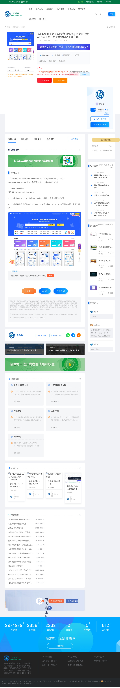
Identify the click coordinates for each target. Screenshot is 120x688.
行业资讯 (42, 19)
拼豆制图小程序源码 (15, 566)
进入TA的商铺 (101, 119)
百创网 (40, 40)
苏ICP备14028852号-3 (25, 683)
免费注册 (60, 646)
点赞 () (74, 74)
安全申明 (45, 665)
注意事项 (61, 80)
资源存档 (99, 2)
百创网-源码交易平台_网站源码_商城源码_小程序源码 (26, 314)
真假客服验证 (90, 2)
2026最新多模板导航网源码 (105, 234)
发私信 (101, 110)
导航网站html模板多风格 (34, 482)
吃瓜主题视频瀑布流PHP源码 (19, 557)
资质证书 (54, 665)
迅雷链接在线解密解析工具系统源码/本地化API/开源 (105, 287)
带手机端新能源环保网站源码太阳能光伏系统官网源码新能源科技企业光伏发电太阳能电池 (20, 545)
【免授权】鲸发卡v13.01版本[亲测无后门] (20, 583)
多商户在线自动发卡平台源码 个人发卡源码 (101, 214)
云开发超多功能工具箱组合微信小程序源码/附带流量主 (24, 350)
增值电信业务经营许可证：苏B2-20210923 (85, 681)
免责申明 (17, 436)
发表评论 (50, 139)
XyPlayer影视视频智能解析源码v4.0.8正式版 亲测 (105, 274)
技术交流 (81, 9)
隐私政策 (79, 665)
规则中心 (105, 661)
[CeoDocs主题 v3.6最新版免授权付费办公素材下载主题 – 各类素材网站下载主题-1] (44, 239)
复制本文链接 (57, 335)
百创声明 (55, 411)
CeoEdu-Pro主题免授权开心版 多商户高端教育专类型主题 (65, 350)
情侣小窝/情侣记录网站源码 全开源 (20, 536)
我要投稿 (111, 27)
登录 (111, 14)
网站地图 (63, 681)
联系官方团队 (58, 601)
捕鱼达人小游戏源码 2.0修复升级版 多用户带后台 (20, 579)
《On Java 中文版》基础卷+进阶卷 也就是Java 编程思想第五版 (20, 570)
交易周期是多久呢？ (59, 385)
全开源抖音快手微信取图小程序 (19, 562)
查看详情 (17, 401)
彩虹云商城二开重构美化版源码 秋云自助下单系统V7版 (20, 553)
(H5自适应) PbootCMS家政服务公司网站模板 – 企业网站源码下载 (105, 260)
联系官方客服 (101, 125)
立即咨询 (74, 139)
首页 (30, 9)
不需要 (93, 317)
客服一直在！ (95, 349)
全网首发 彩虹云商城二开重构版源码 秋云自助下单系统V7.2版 (73, 487)
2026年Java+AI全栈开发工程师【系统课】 (16, 485)
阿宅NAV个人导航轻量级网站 (19, 541)
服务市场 (71, 9)
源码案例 (32, 19)
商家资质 (107, 140)
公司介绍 (45, 661)
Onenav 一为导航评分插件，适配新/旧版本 (20, 574)
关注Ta (94, 110)
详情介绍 (12, 139)
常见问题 (25, 139)
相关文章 (37, 139)
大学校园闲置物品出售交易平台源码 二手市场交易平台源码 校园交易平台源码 (105, 247)
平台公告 (80, 2)
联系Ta (106, 111)
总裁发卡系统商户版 (54, 482)
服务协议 (54, 661)
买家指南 (71, 661)
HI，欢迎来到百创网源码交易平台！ (17, 2)
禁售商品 (79, 661)
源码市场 (39, 9)
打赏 (46, 291)
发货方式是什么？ (21, 385)
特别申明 (71, 665)
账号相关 (60, 9)
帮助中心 (97, 661)
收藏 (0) (86, 74)
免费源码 (49, 9)
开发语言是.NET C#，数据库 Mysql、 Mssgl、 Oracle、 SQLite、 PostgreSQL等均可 (101, 333)
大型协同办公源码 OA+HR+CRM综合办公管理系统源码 (20, 549)
